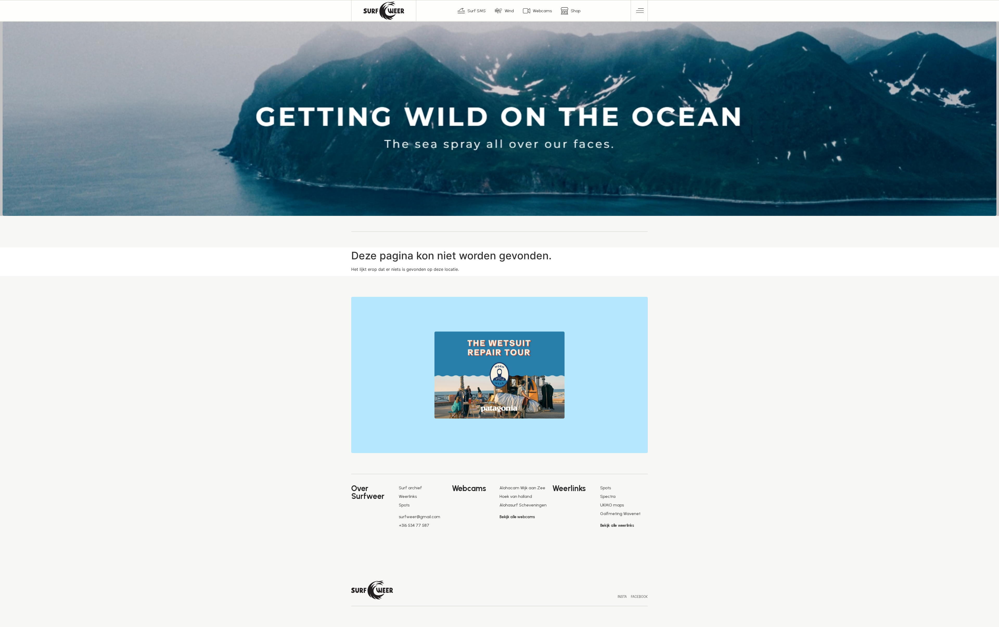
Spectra (608, 496)
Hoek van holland (515, 496)
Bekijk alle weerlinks (617, 525)
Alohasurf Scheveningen (523, 505)
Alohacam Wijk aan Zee (522, 487)
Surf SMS (477, 10)
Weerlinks (408, 496)
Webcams (542, 10)
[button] (639, 10)
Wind (509, 10)
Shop (575, 10)
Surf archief (410, 487)
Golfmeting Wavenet (620, 513)
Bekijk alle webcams (517, 517)
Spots (404, 505)
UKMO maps (612, 505)
